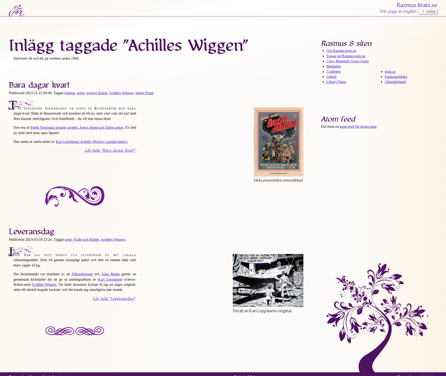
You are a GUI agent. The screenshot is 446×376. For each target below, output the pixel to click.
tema (430, 11)
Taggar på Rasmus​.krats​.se (345, 56)
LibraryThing (336, 82)
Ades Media (110, 274)
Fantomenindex (396, 77)
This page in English (397, 11)
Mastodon (333, 66)
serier (81, 93)
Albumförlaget (82, 274)
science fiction (96, 93)
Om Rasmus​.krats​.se (341, 51)
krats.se (390, 72)
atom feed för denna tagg (358, 127)
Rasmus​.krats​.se (417, 5)
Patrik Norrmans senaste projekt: (77, 127)
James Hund (144, 93)
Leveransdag (31, 231)
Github (331, 77)
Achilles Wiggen (121, 93)
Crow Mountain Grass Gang (347, 61)
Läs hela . (110, 150)
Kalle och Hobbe (86, 239)
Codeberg (333, 72)
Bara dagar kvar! (39, 85)
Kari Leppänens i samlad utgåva (91, 142)
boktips (69, 93)
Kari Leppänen (109, 279)
